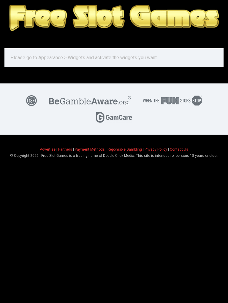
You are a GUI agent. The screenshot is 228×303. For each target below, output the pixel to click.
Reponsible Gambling (124, 149)
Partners (65, 149)
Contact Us (179, 149)
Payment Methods (90, 149)
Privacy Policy (156, 149)
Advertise (48, 149)
